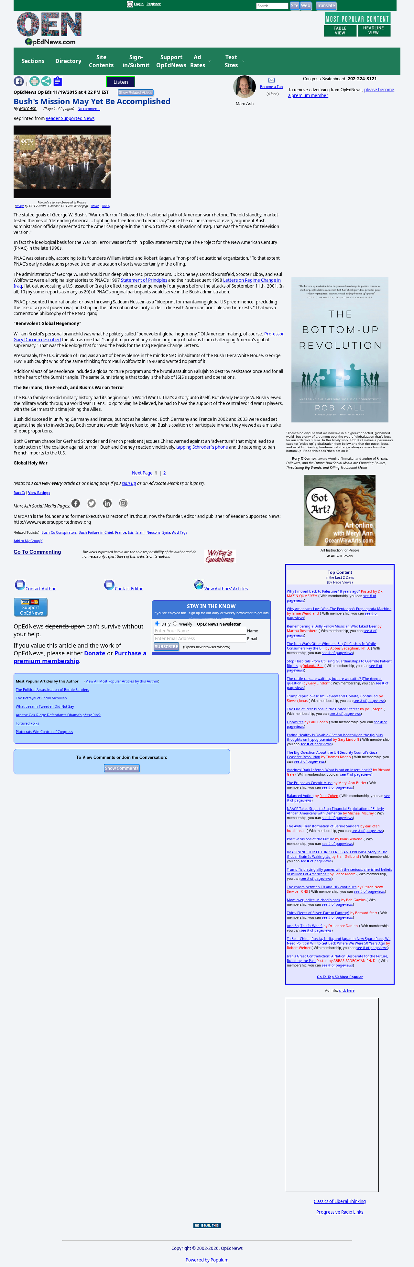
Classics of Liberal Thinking (340, 1201)
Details (95, 206)
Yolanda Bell (313, 665)
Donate (94, 653)
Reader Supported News (70, 118)
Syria (166, 532)
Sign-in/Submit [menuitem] (135, 61)
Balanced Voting (300, 795)
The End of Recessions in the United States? (323, 709)
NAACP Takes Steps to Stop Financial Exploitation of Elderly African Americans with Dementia (335, 810)
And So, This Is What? (304, 925)
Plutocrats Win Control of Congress (44, 731)
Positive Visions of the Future (310, 839)
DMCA (106, 206)
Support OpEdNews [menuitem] (168, 61)
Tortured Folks (27, 723)
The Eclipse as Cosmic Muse (309, 783)
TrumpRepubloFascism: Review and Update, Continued (332, 696)
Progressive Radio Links (339, 1212)
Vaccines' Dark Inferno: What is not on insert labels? (329, 770)
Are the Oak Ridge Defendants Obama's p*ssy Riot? (58, 715)
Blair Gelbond (351, 839)
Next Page (142, 473)
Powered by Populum (207, 1260)
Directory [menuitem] (68, 61)
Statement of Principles (144, 280)
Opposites (295, 722)
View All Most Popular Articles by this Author (122, 681)
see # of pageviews (337, 652)
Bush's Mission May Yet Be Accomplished (92, 101)
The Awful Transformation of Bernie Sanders (323, 826)
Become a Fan (271, 86)
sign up (129, 483)
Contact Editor (129, 589)
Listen (121, 81)
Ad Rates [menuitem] (197, 61)
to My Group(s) (28, 541)
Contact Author (41, 589)
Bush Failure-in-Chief (96, 532)
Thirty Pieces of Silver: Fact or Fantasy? (318, 913)
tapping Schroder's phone (202, 447)
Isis (131, 532)
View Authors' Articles (226, 589)
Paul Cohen (329, 795)
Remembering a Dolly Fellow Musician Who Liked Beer (331, 626)
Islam (140, 532)
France (120, 532)
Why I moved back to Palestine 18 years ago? (323, 591)
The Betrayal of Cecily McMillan (41, 698)
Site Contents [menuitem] (101, 61)
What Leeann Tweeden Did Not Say (45, 706)
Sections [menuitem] (33, 61)
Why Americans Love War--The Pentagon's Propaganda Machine (339, 608)
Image (20, 206)
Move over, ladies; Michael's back (313, 900)
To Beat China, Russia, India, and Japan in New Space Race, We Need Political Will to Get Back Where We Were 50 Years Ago (338, 940)
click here (346, 990)
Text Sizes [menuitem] (231, 61)
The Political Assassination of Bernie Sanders (52, 689)
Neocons (153, 532)
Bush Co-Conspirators (59, 532)
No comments (89, 108)
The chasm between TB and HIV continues (321, 887)
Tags (179, 532)
